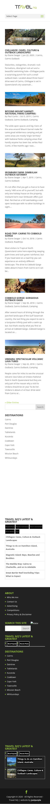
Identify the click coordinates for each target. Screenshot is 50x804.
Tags (17, 531)
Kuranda (9, 436)
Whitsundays (11, 458)
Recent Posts (10, 527)
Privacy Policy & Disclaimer (19, 614)
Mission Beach (11, 453)
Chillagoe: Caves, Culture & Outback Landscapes (22, 51)
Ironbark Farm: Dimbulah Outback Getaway (21, 173)
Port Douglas (11, 423)
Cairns (39, 55)
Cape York (9, 445)
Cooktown (9, 440)
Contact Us (12, 601)
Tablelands (10, 432)
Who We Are (12, 597)
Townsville (10, 449)
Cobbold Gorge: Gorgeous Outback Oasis (21, 299)
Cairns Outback (12, 58)
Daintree (9, 428)
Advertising (12, 606)
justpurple (36, 800)
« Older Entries (12, 402)
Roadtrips (18, 242)
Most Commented (36, 527)
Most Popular (12, 644)
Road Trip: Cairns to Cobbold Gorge (23, 234)
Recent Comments (22, 527)
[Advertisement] (25, 489)
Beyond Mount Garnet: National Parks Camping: (20, 112)
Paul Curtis (13, 116)
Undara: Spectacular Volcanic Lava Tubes (24, 360)
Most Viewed (10, 531)
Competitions (13, 610)
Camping (33, 119)
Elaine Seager (14, 55)
